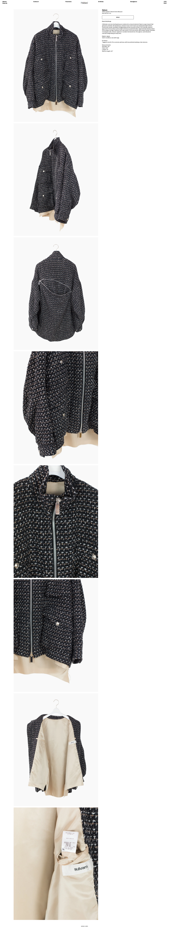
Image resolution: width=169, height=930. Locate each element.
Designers (133, 1)
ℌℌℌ (165, 1)
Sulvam (104, 10)
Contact (36, 1)
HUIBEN (86, 926)
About (4, 1)
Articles (100, 1)
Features (68, 1)
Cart (165, 3)
